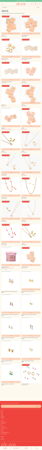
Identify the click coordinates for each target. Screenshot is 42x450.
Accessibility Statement (5, 432)
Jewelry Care (3, 423)
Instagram (2, 436)
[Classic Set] (10, 25)
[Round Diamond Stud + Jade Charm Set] (10, 373)
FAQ (1, 425)
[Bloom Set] (31, 94)
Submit (37, 406)
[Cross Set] (31, 233)
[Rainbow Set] (10, 210)
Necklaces (2, 416)
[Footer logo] (11, 445)
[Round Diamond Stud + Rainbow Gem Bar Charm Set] (31, 327)
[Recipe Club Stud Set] (31, 256)
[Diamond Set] (31, 210)
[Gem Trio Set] (31, 71)
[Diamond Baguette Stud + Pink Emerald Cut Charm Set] (10, 304)
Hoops (2, 413)
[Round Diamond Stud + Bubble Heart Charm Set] (31, 304)
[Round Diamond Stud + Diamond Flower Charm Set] (10, 281)
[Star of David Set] (10, 163)
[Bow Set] (31, 140)
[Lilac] (1, 269)
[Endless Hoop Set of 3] (10, 48)
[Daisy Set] (31, 163)
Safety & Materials (4, 433)
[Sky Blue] (6, 269)
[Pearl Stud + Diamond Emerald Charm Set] (10, 327)
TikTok (2, 438)
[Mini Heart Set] (31, 187)
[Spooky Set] (10, 117)
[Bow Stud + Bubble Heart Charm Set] (10, 350)
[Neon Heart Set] (10, 233)
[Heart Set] (10, 140)
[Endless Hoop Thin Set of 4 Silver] (10, 71)
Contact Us (3, 426)
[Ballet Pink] (4, 269)
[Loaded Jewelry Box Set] (10, 256)
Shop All (2, 410)
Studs (2, 412)
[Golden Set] (10, 94)
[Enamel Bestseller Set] (31, 25)
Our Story (2, 420)
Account (2, 429)
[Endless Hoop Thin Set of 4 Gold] (31, 48)
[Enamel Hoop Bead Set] (31, 373)
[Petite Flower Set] (10, 187)
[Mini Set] (31, 117)
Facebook (2, 439)
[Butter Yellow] (3, 269)
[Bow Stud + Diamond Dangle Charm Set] (31, 350)
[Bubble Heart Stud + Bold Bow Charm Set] (31, 281)
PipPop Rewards (3, 422)
